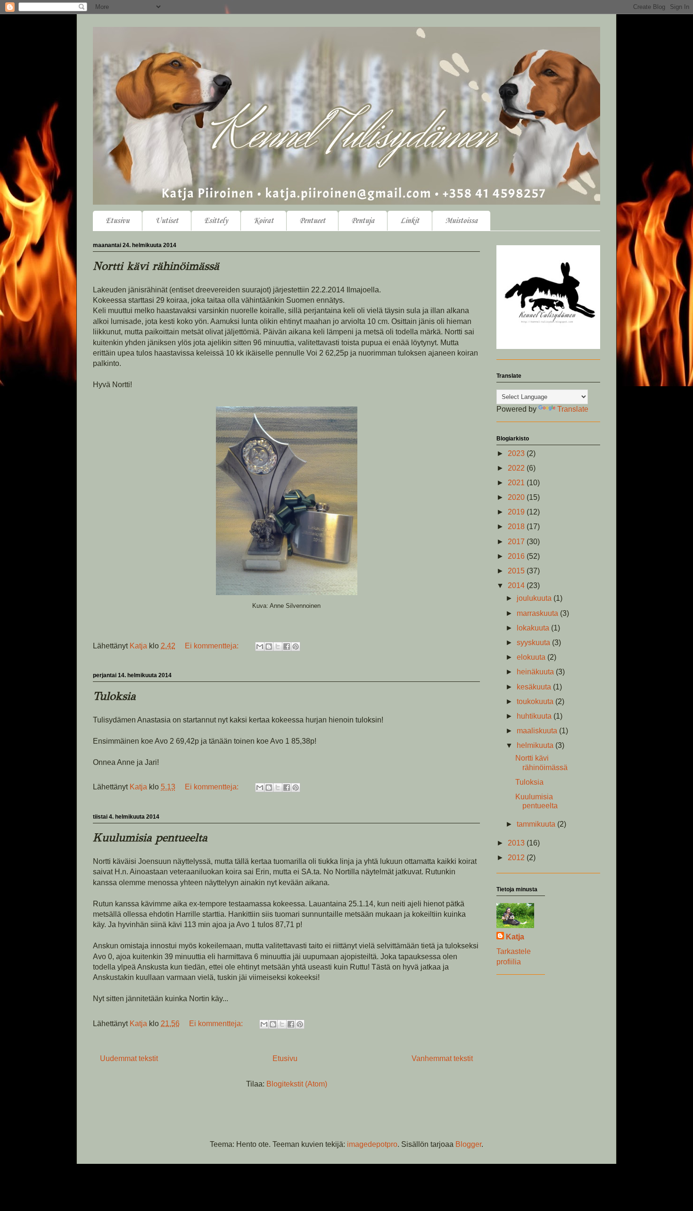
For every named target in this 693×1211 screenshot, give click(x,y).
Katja (515, 937)
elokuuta (532, 657)
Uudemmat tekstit (129, 1058)
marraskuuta (538, 613)
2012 (517, 858)
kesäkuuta (535, 687)
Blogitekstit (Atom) (296, 1084)
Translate (572, 409)
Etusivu (117, 220)
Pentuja (362, 220)
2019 (517, 512)
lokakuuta (534, 628)
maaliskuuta (538, 731)
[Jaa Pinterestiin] (295, 646)
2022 (517, 468)
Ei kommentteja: (212, 646)
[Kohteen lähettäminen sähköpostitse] (259, 646)
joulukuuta (535, 598)
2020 (517, 497)
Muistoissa (461, 220)
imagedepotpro (372, 1144)
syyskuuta (534, 643)
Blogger (468, 1144)
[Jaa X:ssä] (277, 646)
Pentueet (312, 220)
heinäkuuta (536, 672)
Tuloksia (114, 696)
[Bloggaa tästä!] (268, 646)
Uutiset (166, 220)
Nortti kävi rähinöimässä (156, 266)
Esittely (216, 220)
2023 (517, 453)
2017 (517, 542)
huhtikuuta (535, 716)
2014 (517, 585)
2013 (517, 843)
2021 (517, 483)
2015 (517, 571)
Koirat (263, 220)
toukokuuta (536, 701)
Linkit (409, 220)
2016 (517, 556)
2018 (517, 527)
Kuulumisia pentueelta (150, 837)
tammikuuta (537, 824)
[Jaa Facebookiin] (286, 646)
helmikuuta (536, 745)
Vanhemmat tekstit (442, 1058)
